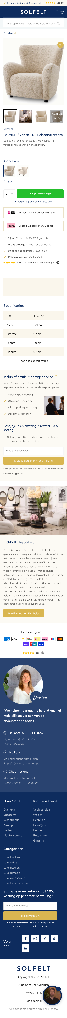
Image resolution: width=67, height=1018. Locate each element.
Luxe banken (11, 857)
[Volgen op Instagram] (35, 939)
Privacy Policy (33, 992)
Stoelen (8, 33)
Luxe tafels (10, 862)
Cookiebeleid (34, 1001)
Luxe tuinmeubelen (15, 883)
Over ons (9, 809)
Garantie (39, 840)
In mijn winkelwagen (40, 193)
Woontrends (11, 820)
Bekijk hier (42, 468)
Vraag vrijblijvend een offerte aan (33, 201)
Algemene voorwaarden (33, 984)
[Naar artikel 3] (41, 116)
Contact (8, 830)
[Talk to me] (52, 995)
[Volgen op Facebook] (26, 939)
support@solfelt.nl (27, 758)
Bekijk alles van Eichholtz (23, 613)
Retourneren (41, 835)
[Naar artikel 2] (26, 116)
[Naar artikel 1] (10, 116)
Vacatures (9, 814)
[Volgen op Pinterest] (45, 939)
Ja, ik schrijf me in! (30, 915)
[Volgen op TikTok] (54, 939)
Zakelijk (8, 825)
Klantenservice (12, 835)
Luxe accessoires (14, 878)
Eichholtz (8, 128)
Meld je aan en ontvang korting (33, 460)
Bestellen (39, 820)
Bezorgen (39, 825)
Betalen (38, 830)
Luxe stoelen (11, 867)
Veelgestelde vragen (41, 812)
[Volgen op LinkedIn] (26, 948)
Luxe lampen (11, 872)
